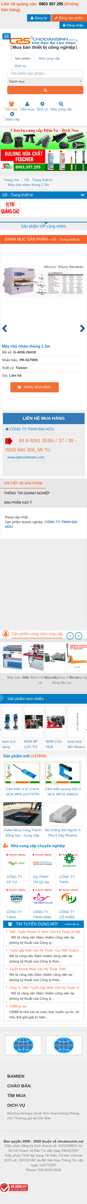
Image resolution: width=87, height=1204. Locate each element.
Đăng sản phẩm (71, 18)
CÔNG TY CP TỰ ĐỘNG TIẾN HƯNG (16, 880)
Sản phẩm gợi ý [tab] (18, 502)
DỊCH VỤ (16, 1105)
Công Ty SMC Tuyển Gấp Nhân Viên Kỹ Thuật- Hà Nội (45, 988)
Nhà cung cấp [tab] (49, 58)
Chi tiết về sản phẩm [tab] (23, 483)
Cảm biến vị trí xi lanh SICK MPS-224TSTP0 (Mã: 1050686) (22, 792)
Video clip (12, 119)
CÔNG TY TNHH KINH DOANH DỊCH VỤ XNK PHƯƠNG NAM (42, 915)
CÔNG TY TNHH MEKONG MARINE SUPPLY (14, 915)
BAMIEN (15, 1076)
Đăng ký (41, 18)
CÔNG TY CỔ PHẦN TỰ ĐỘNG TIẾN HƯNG (68, 915)
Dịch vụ (42, 109)
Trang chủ (11, 180)
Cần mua (27, 109)
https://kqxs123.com (67, 1177)
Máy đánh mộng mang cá (40, 680)
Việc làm (11, 109)
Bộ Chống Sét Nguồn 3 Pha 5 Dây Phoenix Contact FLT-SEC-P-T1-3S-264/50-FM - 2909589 (63, 833)
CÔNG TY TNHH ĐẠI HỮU (31, 429)
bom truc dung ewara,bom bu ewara (11, 744)
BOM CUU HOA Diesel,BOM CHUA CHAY (55, 744)
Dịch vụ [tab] (20, 66)
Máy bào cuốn (18, 677)
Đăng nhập (74, 25)
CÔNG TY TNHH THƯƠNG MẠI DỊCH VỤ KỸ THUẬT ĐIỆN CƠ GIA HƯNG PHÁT (67, 880)
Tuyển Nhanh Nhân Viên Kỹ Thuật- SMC (37, 969)
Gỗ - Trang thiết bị (38, 180)
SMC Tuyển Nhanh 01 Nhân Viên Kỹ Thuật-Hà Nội (44, 932)
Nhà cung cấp (61, 109)
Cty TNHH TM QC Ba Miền (41, 880)
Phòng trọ (12, 1177)
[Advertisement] (43, 582)
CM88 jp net (17, 1006)
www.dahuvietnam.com (25, 457)
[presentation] (70, 636)
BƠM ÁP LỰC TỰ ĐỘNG (30, 744)
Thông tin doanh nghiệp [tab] (27, 493)
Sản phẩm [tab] (22, 58)
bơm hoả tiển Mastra (76, 744)
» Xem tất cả (71, 924)
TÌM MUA (16, 1095)
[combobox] (45, 81)
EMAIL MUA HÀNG (36, 387)
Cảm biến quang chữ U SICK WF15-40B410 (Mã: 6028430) (63, 792)
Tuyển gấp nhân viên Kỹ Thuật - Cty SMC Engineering (45, 950)
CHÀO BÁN (19, 1085)
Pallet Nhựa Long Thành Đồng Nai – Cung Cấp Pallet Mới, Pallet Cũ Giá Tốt (22, 833)
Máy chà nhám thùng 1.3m (28, 185)
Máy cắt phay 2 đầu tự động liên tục (61, 680)
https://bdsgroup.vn (37, 1177)
